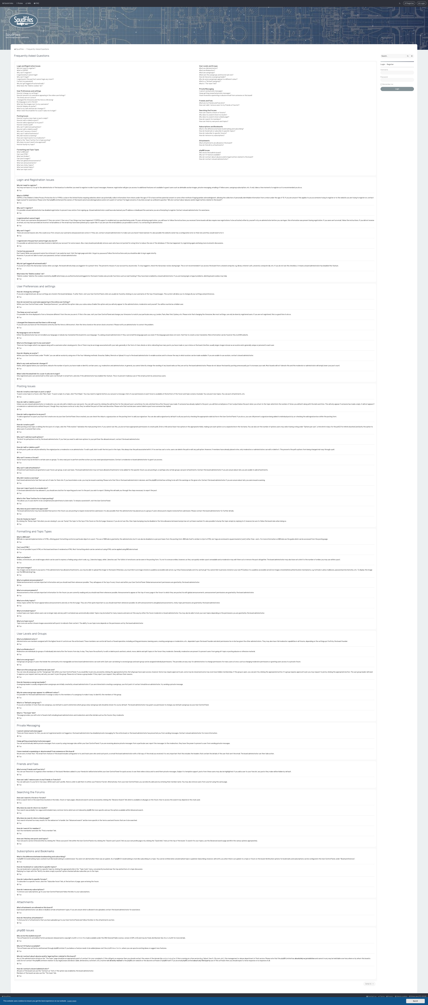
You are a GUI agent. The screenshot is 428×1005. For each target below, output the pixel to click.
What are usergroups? (207, 73)
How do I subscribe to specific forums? (213, 133)
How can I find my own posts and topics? (213, 121)
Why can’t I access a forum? (27, 131)
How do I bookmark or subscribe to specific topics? (217, 131)
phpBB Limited (77, 938)
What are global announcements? (29, 161)
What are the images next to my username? (33, 104)
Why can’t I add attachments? (28, 134)
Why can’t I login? (23, 77)
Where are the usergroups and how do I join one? (216, 75)
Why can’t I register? (24, 73)
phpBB (238, 335)
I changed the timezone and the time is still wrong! (35, 100)
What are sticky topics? (25, 165)
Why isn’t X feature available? (210, 155)
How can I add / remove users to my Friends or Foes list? (219, 105)
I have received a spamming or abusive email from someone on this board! (225, 95)
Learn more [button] (71, 1001)
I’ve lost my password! (25, 81)
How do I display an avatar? (26, 106)
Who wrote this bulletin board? (210, 153)
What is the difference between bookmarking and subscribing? (221, 129)
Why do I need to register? (26, 68)
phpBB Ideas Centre (114, 948)
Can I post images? (23, 159)
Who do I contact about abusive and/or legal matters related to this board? (226, 157)
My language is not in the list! (27, 102)
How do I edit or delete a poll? (27, 129)
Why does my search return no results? (213, 115)
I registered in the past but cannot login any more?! (35, 79)
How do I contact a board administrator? (213, 159)
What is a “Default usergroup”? (210, 81)
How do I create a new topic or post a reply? (32, 118)
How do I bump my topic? (26, 144)
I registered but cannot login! (27, 75)
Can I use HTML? (22, 154)
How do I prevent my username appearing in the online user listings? (41, 95)
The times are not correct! (26, 98)
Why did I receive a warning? (27, 136)
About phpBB (168, 938)
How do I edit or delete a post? (28, 120)
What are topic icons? (24, 169)
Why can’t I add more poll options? (29, 127)
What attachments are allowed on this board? (215, 143)
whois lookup (168, 958)
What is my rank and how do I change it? (31, 109)
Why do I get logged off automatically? (30, 84)
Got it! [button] (415, 1001)
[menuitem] (19, 3)
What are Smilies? (23, 156)
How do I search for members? (210, 119)
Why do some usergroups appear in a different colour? (218, 79)
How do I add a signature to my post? (30, 123)
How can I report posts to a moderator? (31, 138)
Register (390, 64)
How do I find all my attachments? (211, 145)
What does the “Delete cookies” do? (29, 86)
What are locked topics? (25, 167)
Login (383, 64)
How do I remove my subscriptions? (212, 135)
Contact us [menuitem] (372, 996)
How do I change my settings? (27, 93)
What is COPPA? (22, 70)
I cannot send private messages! (210, 91)
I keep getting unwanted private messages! (214, 93)
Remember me (388, 84)
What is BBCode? (23, 152)
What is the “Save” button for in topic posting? (34, 140)
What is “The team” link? (208, 84)
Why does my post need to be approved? (31, 142)
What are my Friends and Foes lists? (212, 103)
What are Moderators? (207, 70)
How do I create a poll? (25, 125)
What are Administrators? (208, 68)
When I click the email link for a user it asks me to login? (36, 111)
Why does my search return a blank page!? (214, 117)
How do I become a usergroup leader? (212, 77)
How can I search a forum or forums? (212, 113)
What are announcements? (26, 163)
